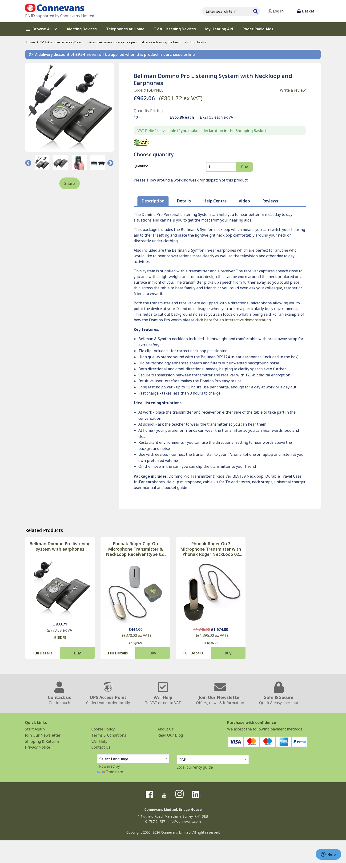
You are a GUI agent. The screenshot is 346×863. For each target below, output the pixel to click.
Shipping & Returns (42, 741)
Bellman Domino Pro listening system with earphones (60, 546)
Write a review (293, 90)
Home (30, 42)
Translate (114, 771)
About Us (165, 729)
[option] (42, 162)
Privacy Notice (37, 747)
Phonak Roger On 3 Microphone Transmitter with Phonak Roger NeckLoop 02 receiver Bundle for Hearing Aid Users (210, 549)
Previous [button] (28, 162)
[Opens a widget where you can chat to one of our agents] (328, 855)
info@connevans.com (184, 821)
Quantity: (141, 166)
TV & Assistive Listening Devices (62, 42)
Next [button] (110, 162)
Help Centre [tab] (215, 201)
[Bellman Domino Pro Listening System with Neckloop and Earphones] (69, 107)
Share (69, 183)
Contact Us (100, 747)
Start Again (35, 729)
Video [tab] (244, 201)
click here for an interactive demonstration (233, 320)
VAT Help (99, 741)
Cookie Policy (103, 729)
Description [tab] (153, 201)
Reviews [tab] (270, 201)
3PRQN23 (210, 643)
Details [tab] (184, 201)
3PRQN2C (135, 643)
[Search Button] (255, 11)
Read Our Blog (170, 735)
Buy (77, 653)
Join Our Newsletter (42, 735)
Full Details (42, 653)
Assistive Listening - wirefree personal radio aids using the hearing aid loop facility (147, 42)
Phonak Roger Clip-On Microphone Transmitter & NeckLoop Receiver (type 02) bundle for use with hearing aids (135, 549)
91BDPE (60, 637)
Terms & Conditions (108, 735)
